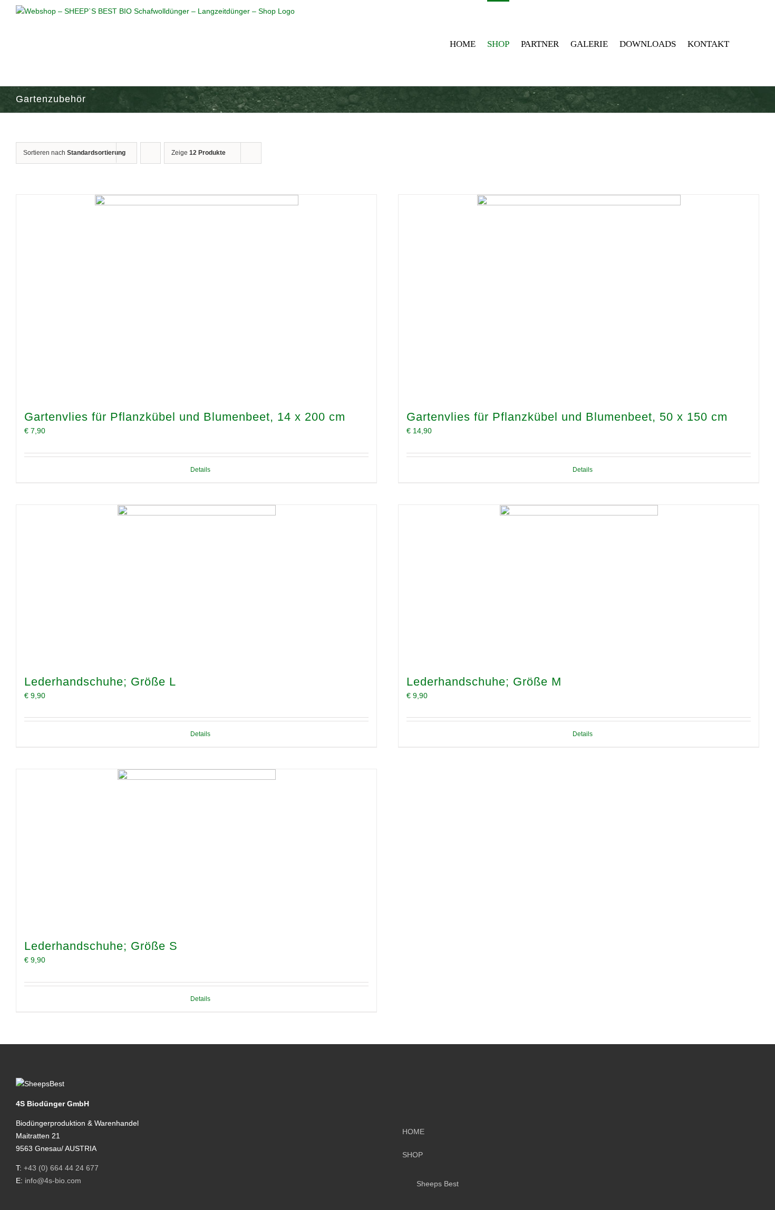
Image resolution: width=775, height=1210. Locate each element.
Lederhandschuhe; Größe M (483, 681)
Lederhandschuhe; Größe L (100, 681)
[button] (744, 43)
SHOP (412, 1155)
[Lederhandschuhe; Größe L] (196, 584)
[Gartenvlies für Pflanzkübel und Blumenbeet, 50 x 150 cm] (579, 296)
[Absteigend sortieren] (150, 153)
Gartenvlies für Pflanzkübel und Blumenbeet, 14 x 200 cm (184, 416)
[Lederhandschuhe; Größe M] (579, 584)
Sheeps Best (437, 1183)
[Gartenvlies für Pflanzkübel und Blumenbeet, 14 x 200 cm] (196, 296)
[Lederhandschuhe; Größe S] (196, 848)
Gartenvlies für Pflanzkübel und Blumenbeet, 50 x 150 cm (567, 416)
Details (200, 469)
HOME (413, 1131)
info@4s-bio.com (53, 1180)
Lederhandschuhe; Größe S (101, 946)
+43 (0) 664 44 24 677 (61, 1168)
